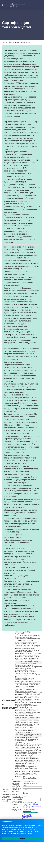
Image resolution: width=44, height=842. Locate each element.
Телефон (26, 793)
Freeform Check (28, 782)
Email (25, 789)
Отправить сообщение (30, 812)
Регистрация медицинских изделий (27, 815)
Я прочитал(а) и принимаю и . (32, 807)
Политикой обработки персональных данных (17, 833)
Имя (24, 785)
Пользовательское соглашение (29, 810)
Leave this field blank (30, 778)
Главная (4, 42)
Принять (22, 839)
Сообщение (27, 797)
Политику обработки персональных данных (32, 805)
